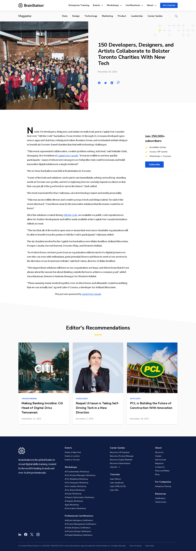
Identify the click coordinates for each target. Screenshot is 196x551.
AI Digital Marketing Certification (78, 535)
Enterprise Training (79, 5)
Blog (157, 474)
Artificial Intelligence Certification (79, 520)
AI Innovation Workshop (75, 508)
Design (76, 16)
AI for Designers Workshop (76, 482)
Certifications (133, 5)
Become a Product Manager (122, 456)
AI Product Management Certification (80, 524)
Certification (160, 498)
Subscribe (154, 164)
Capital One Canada (67, 155)
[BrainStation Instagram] (38, 534)
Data (64, 16)
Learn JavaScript (117, 482)
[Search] (176, 16)
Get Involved (160, 459)
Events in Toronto (72, 459)
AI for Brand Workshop (75, 490)
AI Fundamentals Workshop (77, 471)
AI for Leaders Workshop (75, 486)
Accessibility (149, 546)
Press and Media (162, 471)
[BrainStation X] (31, 534)
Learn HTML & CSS (118, 486)
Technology (91, 16)
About (150, 5)
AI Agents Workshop (74, 501)
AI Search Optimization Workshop (79, 497)
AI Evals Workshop (73, 493)
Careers (158, 456)
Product (122, 16)
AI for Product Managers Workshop (80, 475)
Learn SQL (114, 490)
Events (96, 5)
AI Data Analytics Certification (77, 527)
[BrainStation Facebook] (25, 534)
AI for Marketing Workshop (76, 479)
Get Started (169, 5)
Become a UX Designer (120, 452)
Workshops (113, 5)
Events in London (72, 456)
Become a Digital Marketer (121, 459)
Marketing (107, 16)
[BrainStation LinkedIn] (19, 534)
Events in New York (73, 452)
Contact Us (160, 467)
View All (114, 467)
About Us (159, 452)
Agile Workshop (72, 505)
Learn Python (115, 479)
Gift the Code (70, 215)
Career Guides (155, 16)
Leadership (137, 16)
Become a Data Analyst (120, 463)
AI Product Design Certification (78, 531)
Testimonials (160, 502)
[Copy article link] (118, 82)
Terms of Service (135, 546)
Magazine (159, 463)
